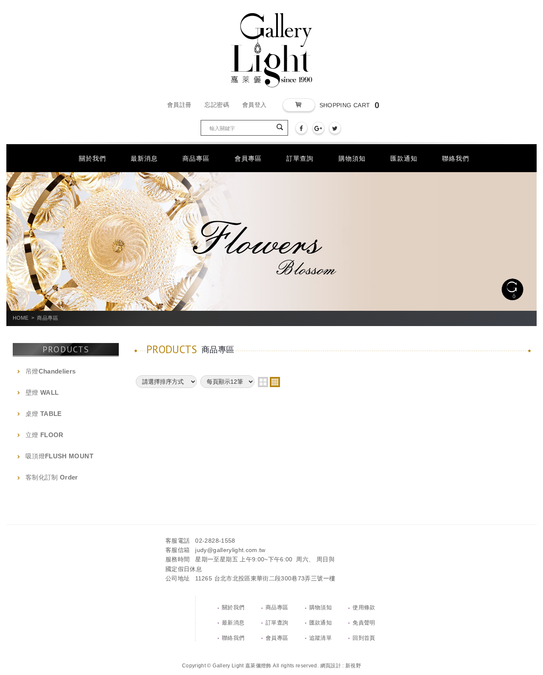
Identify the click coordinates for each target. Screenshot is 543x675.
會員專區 (277, 638)
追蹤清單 (320, 638)
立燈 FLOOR (44, 434)
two (263, 382)
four (275, 382)
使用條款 (364, 607)
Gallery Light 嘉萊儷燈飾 (271, 50)
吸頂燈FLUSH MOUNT (59, 456)
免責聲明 (364, 622)
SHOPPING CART (349, 105)
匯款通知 (320, 622)
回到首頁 (364, 638)
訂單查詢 (277, 622)
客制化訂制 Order (51, 477)
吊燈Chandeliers (50, 371)
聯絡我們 (233, 638)
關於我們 (233, 607)
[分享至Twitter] (335, 128)
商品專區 (277, 607)
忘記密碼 (216, 104)
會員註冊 (179, 104)
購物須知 (320, 607)
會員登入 (254, 104)
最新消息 (233, 622)
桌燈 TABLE (43, 413)
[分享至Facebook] (301, 128)
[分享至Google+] (318, 128)
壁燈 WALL (42, 392)
